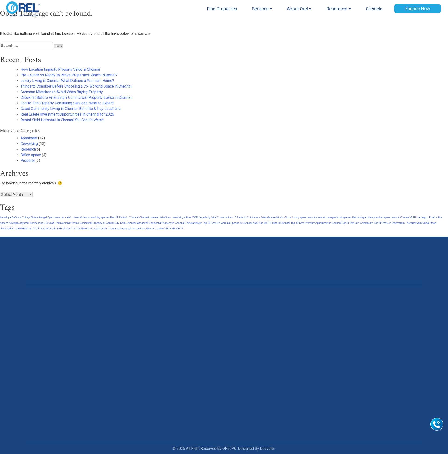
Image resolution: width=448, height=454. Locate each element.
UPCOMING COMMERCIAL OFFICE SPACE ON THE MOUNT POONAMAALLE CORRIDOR (53, 228)
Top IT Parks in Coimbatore (357, 223)
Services (260, 8)
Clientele (374, 8)
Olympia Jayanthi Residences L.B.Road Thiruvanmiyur (40, 223)
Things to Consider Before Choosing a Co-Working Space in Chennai (76, 86)
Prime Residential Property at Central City (95, 223)
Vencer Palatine (155, 228)
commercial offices (160, 217)
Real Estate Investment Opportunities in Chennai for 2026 (67, 114)
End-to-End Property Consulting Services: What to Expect (67, 103)
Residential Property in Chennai (166, 223)
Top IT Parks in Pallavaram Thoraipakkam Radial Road (405, 223)
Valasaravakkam (117, 228)
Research (28, 149)
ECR (195, 217)
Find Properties (222, 8)
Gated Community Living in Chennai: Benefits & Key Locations (70, 108)
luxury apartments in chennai (308, 217)
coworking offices (182, 217)
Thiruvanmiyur (193, 223)
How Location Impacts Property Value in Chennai (60, 69)
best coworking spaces (96, 217)
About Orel (297, 8)
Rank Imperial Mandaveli (134, 223)
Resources (336, 8)
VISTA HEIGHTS (173, 228)
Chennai (144, 217)
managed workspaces (338, 217)
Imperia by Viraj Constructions (216, 217)
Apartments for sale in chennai (65, 217)
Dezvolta (267, 448)
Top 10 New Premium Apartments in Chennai (316, 223)
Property (28, 160)
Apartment (29, 138)
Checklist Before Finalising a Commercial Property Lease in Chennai (76, 97)
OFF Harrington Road (422, 217)
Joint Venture (268, 217)
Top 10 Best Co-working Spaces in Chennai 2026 (230, 223)
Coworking (29, 143)
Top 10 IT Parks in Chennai (274, 223)
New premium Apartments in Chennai (389, 217)
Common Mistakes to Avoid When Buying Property (62, 92)
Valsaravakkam (136, 228)
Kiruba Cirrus (283, 217)
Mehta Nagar (359, 217)
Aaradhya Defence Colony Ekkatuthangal (23, 217)
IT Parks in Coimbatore (247, 217)
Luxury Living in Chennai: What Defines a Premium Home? (67, 80)
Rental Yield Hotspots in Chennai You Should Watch (62, 120)
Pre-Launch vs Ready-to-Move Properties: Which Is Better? (69, 75)
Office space (31, 155)
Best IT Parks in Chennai (124, 217)
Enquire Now (417, 8)
